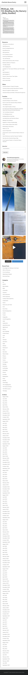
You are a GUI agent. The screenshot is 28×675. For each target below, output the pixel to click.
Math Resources (6, 46)
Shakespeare (5, 376)
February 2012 (6, 656)
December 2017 (6, 609)
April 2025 (5, 429)
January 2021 (6, 534)
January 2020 (6, 558)
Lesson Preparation (7, 130)
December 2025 (6, 413)
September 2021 (6, 517)
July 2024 (5, 448)
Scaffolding (5, 368)
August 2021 (5, 519)
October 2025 (6, 417)
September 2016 (6, 640)
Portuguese (5, 362)
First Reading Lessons (7, 114)
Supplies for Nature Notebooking (10, 122)
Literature (5, 341)
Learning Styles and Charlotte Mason (11, 118)
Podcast (4, 358)
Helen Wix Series (6, 325)
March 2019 (5, 579)
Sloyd (4, 378)
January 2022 (6, 509)
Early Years (5, 308)
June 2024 (5, 450)
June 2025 (5, 425)
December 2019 (6, 560)
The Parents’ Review (7, 386)
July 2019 (5, 570)
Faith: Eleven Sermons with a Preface (11, 60)
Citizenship (5, 290)
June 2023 (5, 474)
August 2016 (5, 642)
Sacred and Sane (6, 276)
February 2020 (6, 556)
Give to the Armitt (6, 80)
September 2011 (6, 658)
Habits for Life (6, 128)
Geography (5, 317)
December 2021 (6, 511)
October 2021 (6, 515)
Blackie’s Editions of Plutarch (9, 62)
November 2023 (6, 464)
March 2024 (5, 456)
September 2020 (6, 542)
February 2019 (6, 581)
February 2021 (6, 531)
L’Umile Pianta (6, 333)
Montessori (5, 347)
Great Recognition (7, 319)
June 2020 (5, 548)
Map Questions (6, 52)
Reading (4, 364)
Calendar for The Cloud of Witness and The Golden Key (14, 69)
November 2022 (6, 488)
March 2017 (5, 628)
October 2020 (6, 540)
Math (4, 343)
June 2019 (5, 572)
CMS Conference (6, 296)
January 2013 (6, 652)
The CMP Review (6, 58)
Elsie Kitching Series (7, 310)
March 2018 (5, 603)
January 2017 (6, 632)
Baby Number (5, 286)
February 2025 (6, 433)
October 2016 (6, 638)
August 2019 (5, 568)
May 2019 (5, 575)
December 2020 (6, 536)
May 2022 (5, 501)
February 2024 (6, 458)
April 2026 (5, 404)
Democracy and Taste (7, 304)
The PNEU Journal (6, 388)
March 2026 (5, 406)
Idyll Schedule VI (6, 74)
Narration (5, 351)
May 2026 (5, 402)
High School (5, 327)
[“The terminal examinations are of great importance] (14, 223)
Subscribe (4, 146)
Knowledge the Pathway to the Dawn (11, 268)
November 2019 (6, 562)
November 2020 (6, 538)
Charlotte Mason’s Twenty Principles (11, 86)
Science (4, 372)
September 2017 (6, 615)
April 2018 (5, 601)
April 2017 (5, 626)
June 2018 (5, 597)
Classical (4, 292)
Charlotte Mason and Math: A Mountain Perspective (14, 92)
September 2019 (6, 566)
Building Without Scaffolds (8, 116)
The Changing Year (7, 66)
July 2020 (5, 546)
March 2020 (5, 554)
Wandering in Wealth (7, 274)
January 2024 (6, 460)
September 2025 (6, 419)
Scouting (4, 374)
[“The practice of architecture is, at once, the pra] (14, 199)
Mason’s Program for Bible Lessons (10, 90)
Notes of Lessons (6, 78)
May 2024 (5, 452)
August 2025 (5, 421)
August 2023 (5, 470)
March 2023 (5, 480)
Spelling (4, 380)
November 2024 (6, 439)
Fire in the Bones (6, 272)
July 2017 (5, 620)
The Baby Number (6, 64)
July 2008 (5, 663)
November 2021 (6, 513)
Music (4, 349)
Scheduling (5, 370)
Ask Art (4, 284)
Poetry (4, 360)
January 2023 (6, 484)
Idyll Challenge (6, 331)
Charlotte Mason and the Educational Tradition (13, 88)
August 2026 (5, 396)
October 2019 (6, 564)
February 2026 (6, 409)
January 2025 (6, 435)
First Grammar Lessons (8, 54)
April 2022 (5, 503)
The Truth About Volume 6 (8, 112)
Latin (4, 335)
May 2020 (5, 550)
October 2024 (6, 441)
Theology (5, 390)
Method (4, 345)
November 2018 (6, 587)
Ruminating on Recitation (8, 126)
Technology (5, 382)
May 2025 (5, 427)
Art (3, 282)
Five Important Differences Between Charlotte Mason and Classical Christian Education (13, 109)
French (4, 314)
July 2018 (5, 595)
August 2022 (5, 495)
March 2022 (5, 505)
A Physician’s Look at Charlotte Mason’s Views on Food (13, 133)
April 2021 (5, 527)
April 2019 (5, 577)
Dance (4, 302)
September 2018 (6, 591)
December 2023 (6, 462)
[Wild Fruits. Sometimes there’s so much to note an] (14, 175)
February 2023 (6, 482)
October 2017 (6, 613)
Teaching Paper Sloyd (7, 98)
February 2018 (6, 605)
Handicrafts (5, 323)
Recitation (5, 366)
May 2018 (5, 599)
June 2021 (5, 523)
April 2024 (5, 454)
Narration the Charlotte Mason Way (10, 138)
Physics (4, 356)
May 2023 (5, 476)
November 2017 (6, 611)
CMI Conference (6, 294)
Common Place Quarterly (8, 298)
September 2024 (6, 443)
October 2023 (6, 466)
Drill (4, 306)
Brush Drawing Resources (8, 48)
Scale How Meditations (8, 56)
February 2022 (6, 507)
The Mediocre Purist (7, 104)
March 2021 (5, 529)
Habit (4, 321)
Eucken (4, 312)
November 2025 (6, 415)
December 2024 (6, 437)
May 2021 (5, 525)
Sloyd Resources (6, 50)
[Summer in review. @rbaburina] (14, 247)
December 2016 (6, 634)
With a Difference (6, 270)
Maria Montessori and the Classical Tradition (12, 136)
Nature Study (5, 353)
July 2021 (5, 521)
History (4, 329)
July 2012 (5, 654)
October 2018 (6, 589)
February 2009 (6, 661)
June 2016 (5, 646)
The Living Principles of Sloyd (9, 106)
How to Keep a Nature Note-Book (10, 124)
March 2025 (5, 431)
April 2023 (5, 478)
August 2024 (5, 445)
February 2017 (6, 630)
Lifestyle (4, 339)
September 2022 (6, 493)
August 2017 (5, 618)
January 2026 (6, 411)
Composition (5, 300)
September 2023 (6, 468)
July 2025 (5, 423)
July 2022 (5, 497)
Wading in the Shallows (8, 120)
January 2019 (6, 583)
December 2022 (6, 486)
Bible (4, 288)
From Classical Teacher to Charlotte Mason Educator (12, 141)
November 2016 (6, 636)
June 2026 (5, 400)
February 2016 (6, 650)
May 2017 (5, 624)
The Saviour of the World (8, 44)
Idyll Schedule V (6, 72)
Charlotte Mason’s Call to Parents (10, 100)
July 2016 (5, 644)
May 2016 (5, 648)
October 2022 (6, 491)
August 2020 (5, 544)
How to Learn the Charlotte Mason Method (12, 102)
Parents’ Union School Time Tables (10, 76)
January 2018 (6, 607)
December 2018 (6, 585)
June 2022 (5, 499)
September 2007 (6, 665)
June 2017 (5, 622)
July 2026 (5, 398)
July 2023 (5, 472)
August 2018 (5, 593)
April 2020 (5, 552)
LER (3, 337)
